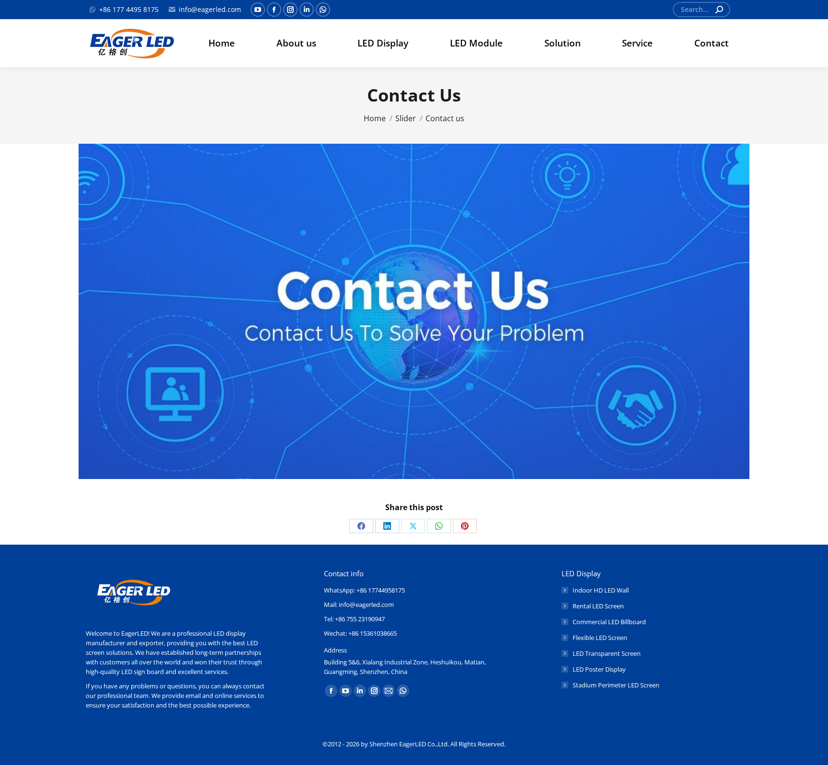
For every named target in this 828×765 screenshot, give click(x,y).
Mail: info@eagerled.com (359, 604)
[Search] (719, 9)
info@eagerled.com (210, 9)
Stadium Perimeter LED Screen (616, 685)
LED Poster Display (599, 669)
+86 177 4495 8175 (129, 9)
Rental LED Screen (598, 606)
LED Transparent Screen (607, 653)
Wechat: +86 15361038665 (360, 633)
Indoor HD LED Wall (601, 590)
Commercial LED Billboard (609, 621)
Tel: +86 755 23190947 (354, 619)
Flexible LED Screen (600, 637)
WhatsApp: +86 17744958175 (364, 590)
